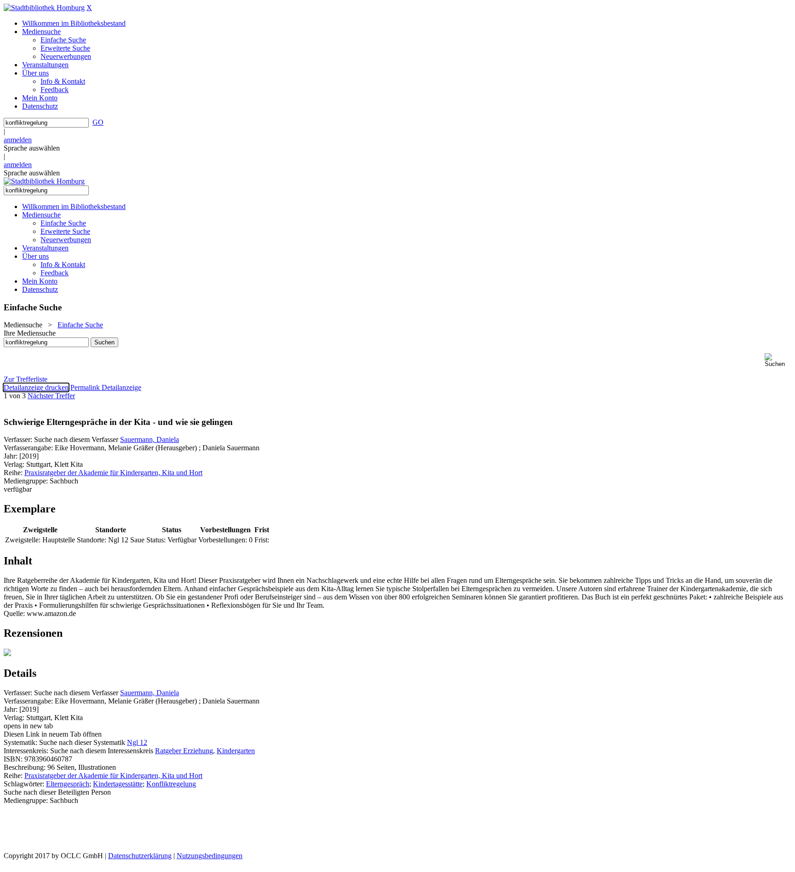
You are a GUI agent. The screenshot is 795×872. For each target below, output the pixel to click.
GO (98, 122)
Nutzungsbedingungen (209, 856)
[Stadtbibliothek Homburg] (44, 8)
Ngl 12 (137, 742)
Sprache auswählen (32, 148)
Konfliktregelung (171, 784)
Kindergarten (236, 751)
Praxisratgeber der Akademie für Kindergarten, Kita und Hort (113, 473)
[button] (778, 360)
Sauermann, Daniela (149, 439)
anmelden (18, 140)
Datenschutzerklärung (140, 856)
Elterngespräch (67, 784)
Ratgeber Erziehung (184, 751)
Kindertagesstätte (118, 784)
